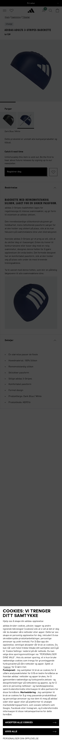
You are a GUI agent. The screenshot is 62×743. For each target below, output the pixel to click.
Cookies (7, 667)
